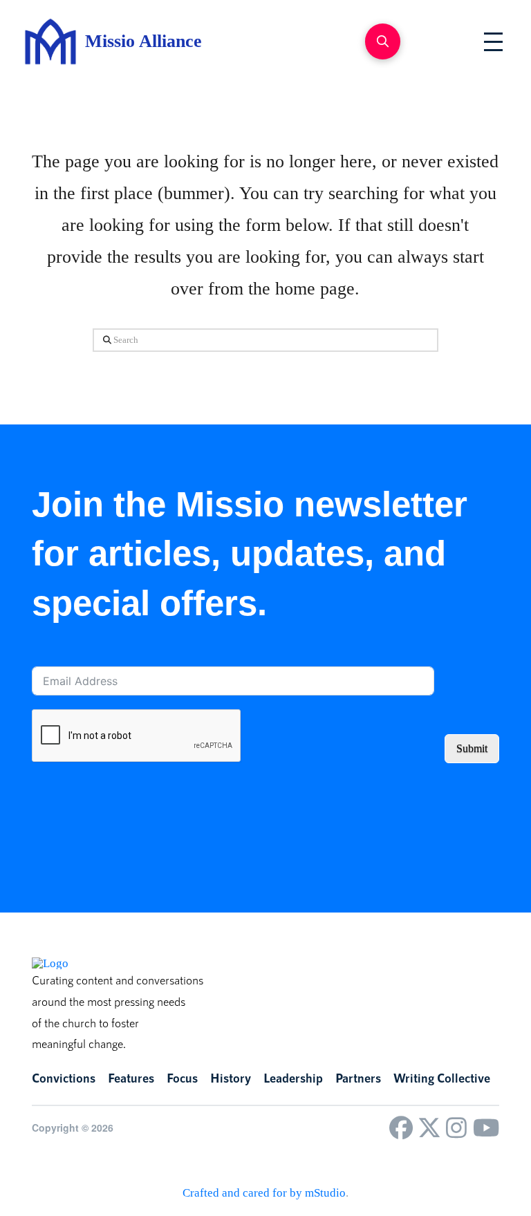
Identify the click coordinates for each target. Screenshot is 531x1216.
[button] (382, 41)
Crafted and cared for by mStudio (264, 1192)
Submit (471, 748)
